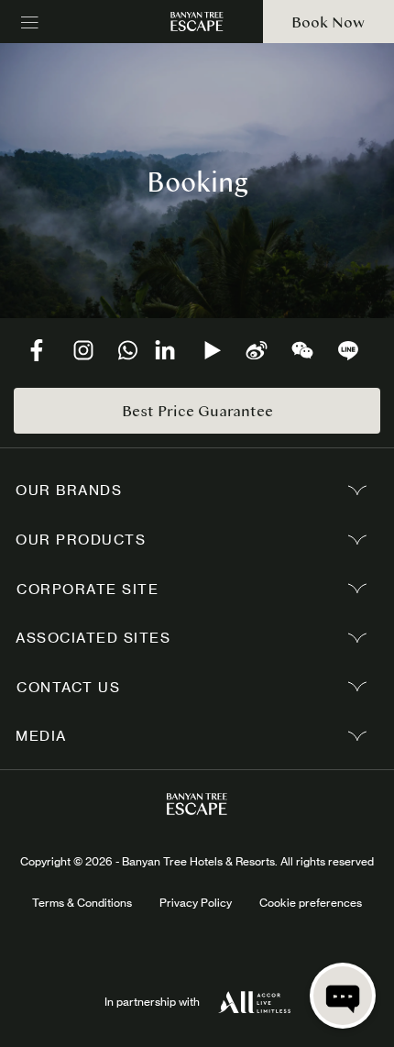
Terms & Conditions (82, 902)
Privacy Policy (195, 902)
